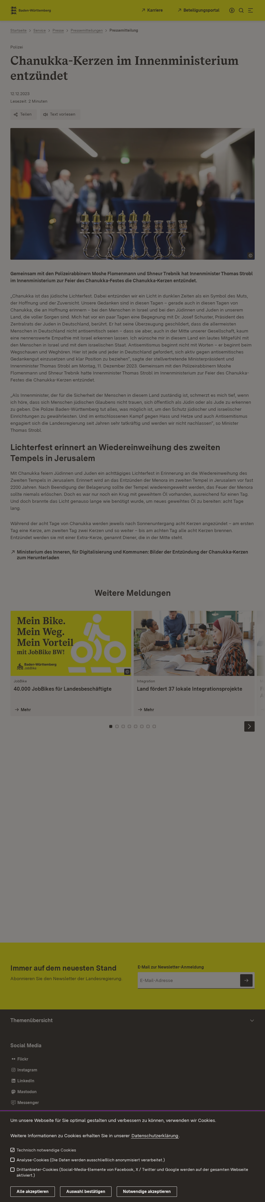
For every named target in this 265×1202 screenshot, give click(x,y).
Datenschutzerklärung (154, 1135)
